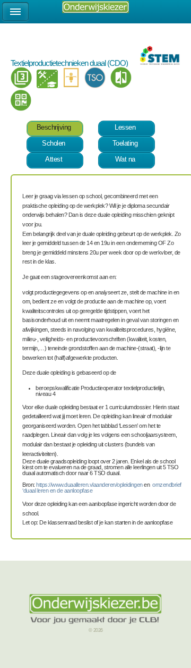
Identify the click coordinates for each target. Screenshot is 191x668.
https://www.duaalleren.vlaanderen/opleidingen (89, 484)
